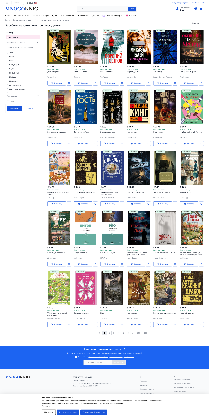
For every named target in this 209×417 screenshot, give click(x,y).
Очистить (31, 108)
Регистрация (185, 8)
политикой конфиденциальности (121, 357)
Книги (8, 15)
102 (138, 333)
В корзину (58, 83)
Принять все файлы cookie (94, 412)
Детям (54, 15)
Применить (14, 108)
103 (145, 333)
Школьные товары (41, 15)
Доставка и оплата (147, 389)
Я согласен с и (106, 357)
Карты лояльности (146, 393)
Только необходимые (68, 412)
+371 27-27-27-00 (197, 3)
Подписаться (118, 362)
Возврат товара (180, 391)
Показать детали (49, 406)
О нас (142, 377)
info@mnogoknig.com (180, 3)
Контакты (143, 381)
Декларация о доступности (184, 387)
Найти (132, 9)
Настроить (48, 412)
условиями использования (98, 357)
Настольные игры (21, 15)
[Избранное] (195, 8)
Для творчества (67, 15)
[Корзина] (201, 8)
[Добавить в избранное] (69, 83)
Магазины (143, 385)
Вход (182, 10)
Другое (95, 15)
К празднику (83, 15)
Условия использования (182, 383)
